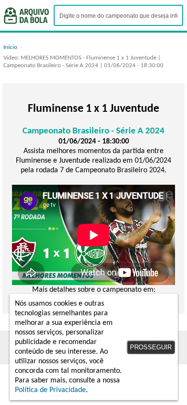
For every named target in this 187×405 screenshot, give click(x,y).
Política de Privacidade (50, 390)
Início (10, 47)
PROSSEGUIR (151, 347)
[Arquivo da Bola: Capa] (26, 15)
